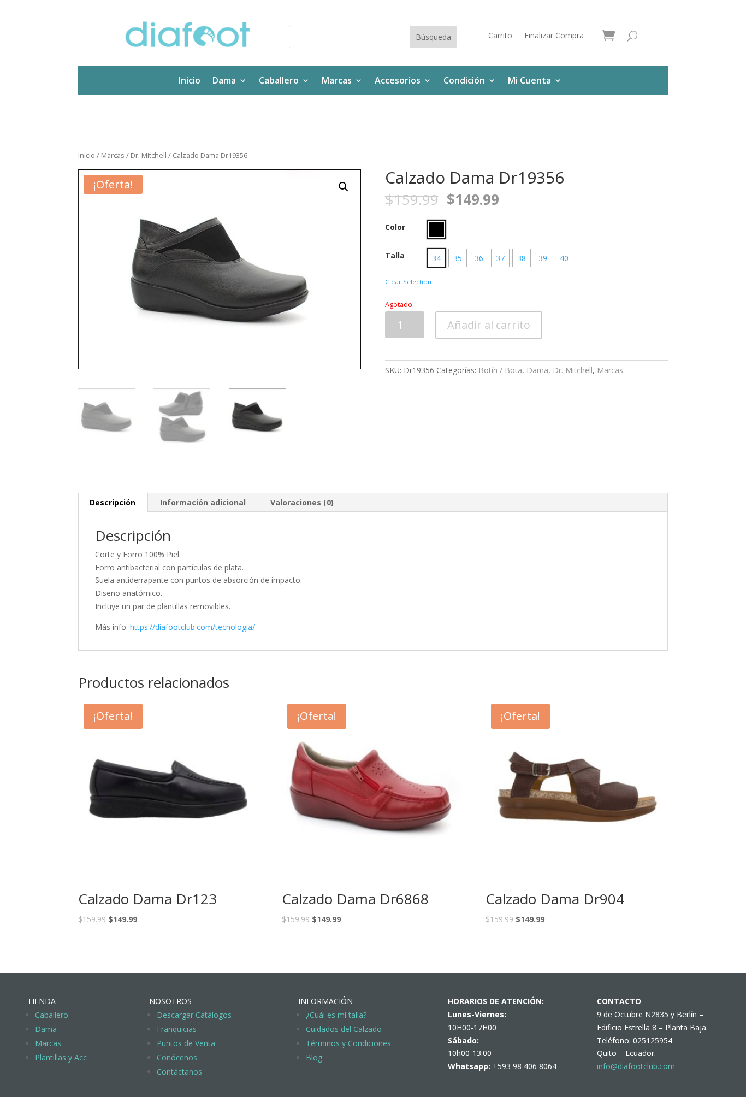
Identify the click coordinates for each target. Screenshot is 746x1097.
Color (395, 227)
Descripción (112, 502)
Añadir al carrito (488, 324)
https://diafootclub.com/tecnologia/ (192, 627)
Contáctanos (179, 1071)
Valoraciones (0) (302, 502)
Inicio (189, 80)
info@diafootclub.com (636, 1066)
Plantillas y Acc (61, 1057)
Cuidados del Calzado (344, 1029)
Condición (464, 80)
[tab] (113, 502)
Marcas (337, 80)
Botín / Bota (500, 370)
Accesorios (398, 80)
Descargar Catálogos (194, 1015)
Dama (224, 80)
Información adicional (203, 502)
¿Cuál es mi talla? (336, 1015)
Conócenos (177, 1057)
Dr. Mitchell (149, 155)
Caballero (279, 80)
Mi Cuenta (529, 80)
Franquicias (177, 1029)
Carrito (500, 36)
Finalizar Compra (554, 36)
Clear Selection (408, 282)
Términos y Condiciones (348, 1043)
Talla (395, 255)
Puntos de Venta (186, 1043)
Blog (314, 1057)
